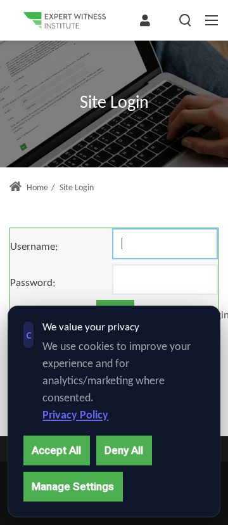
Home (36, 188)
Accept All (56, 450)
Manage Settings (73, 486)
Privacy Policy (75, 416)
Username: (34, 247)
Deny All (123, 450)
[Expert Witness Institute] (64, 20)
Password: (33, 283)
